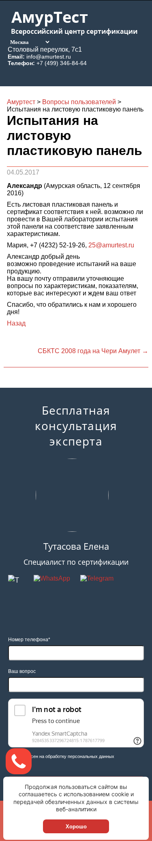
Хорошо (76, 827)
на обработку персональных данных (76, 756)
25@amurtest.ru (111, 245)
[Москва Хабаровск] (29, 41)
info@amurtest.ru (48, 56)
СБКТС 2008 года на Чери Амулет (93, 350)
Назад (16, 323)
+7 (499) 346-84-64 (61, 63)
